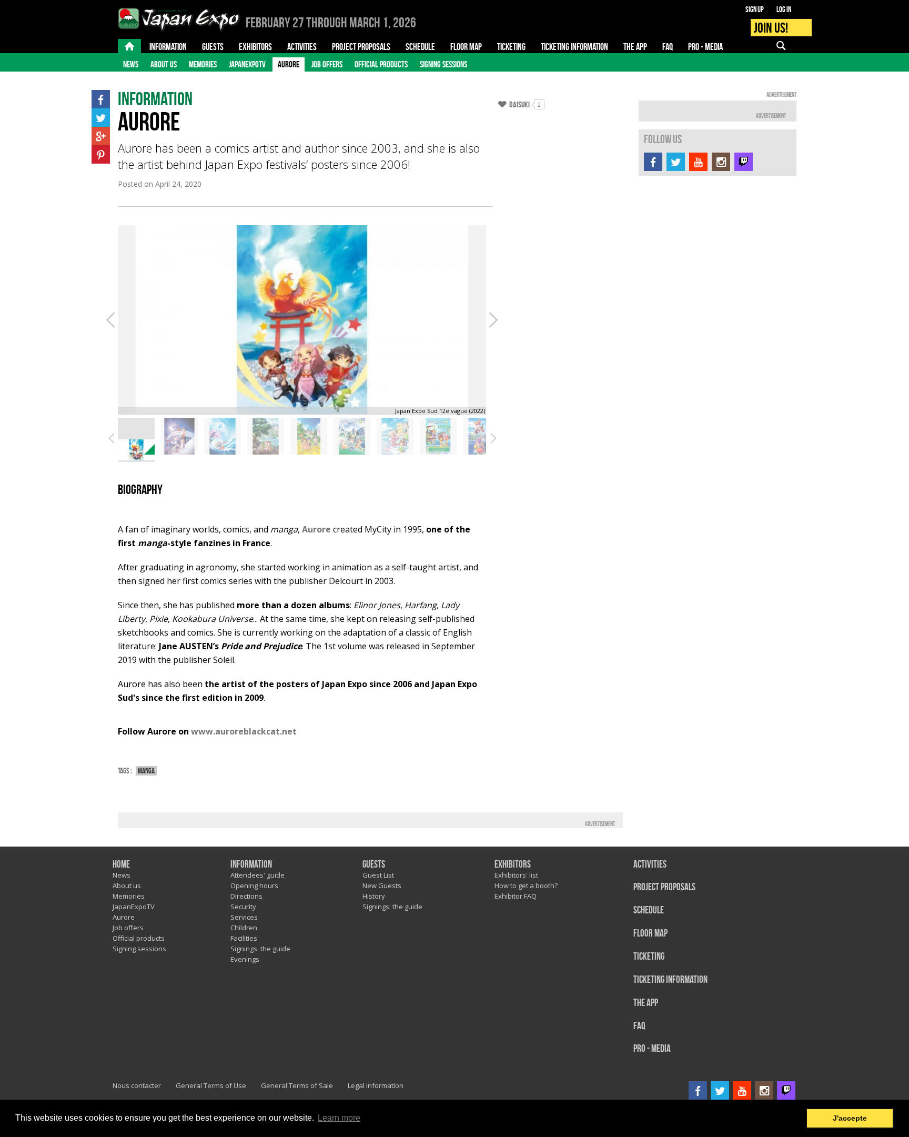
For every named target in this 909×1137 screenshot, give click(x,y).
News (130, 64)
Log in (783, 9)
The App (645, 1003)
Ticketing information (670, 980)
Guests (373, 865)
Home (121, 865)
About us (163, 64)
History (373, 896)
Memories (203, 64)
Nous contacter (137, 1085)
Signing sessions (443, 64)
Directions (246, 896)
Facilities (243, 938)
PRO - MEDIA (652, 1049)
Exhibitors (512, 865)
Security (243, 906)
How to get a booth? (526, 885)
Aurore (288, 64)
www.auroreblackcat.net (244, 731)
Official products (381, 64)
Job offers (326, 64)
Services (244, 917)
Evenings (244, 959)
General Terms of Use (211, 1085)
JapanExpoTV (247, 64)
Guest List (378, 875)
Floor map (650, 934)
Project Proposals (664, 887)
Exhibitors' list (516, 875)
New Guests (381, 885)
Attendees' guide (257, 875)
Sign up (754, 9)
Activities (649, 865)
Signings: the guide (260, 948)
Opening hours (254, 885)
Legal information (375, 1085)
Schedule (648, 910)
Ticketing (648, 957)
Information (251, 865)
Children (243, 927)
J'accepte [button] (850, 1118)
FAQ (639, 1026)
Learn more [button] (339, 1117)
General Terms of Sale (297, 1085)
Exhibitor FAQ (515, 896)
